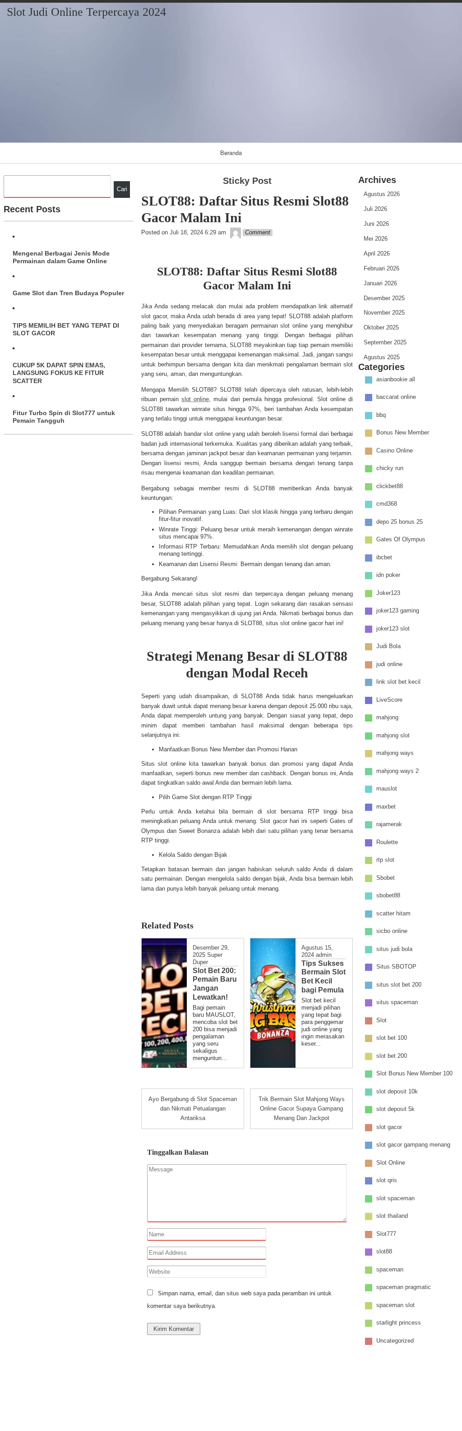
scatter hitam (393, 913)
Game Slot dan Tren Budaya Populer (68, 293)
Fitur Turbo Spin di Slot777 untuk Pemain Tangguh (64, 416)
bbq (381, 414)
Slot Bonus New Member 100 (414, 1073)
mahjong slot (393, 735)
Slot (381, 1020)
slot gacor (389, 1127)
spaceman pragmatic (403, 1287)
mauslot (386, 789)
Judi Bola (388, 646)
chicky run (389, 468)
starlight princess (398, 1323)
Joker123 (388, 593)
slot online (195, 399)
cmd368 (386, 504)
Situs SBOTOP (396, 967)
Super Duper (207, 958)
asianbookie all (395, 379)
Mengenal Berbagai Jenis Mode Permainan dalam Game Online (61, 257)
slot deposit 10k (397, 1091)
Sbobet (385, 877)
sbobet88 (388, 895)
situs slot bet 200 (398, 984)
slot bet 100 (391, 1038)
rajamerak (389, 824)
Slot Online (390, 1162)
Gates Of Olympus (400, 539)
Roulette (387, 842)
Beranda (231, 152)
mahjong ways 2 (397, 771)
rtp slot (385, 860)
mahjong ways (395, 753)
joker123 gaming (397, 611)
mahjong (387, 717)
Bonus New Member (402, 433)
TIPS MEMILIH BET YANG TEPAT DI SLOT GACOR (66, 329)
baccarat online (396, 397)
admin (324, 954)
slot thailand (392, 1216)
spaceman (389, 1269)
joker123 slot (393, 628)
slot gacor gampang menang (413, 1145)
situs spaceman (397, 1002)
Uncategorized (395, 1340)
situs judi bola (394, 949)
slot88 (384, 1251)
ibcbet (384, 557)
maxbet (386, 806)
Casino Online (394, 450)
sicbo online (391, 931)
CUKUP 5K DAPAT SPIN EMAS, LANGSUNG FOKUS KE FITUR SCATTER (59, 372)
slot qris (386, 1180)
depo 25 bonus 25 (399, 521)
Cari (122, 189)
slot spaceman (395, 1198)
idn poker (388, 575)
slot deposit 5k (395, 1109)
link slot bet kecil (398, 682)
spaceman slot (395, 1305)
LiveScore (389, 699)
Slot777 (386, 1233)
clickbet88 (389, 486)
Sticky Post (247, 181)
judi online (389, 664)
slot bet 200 (391, 1055)
